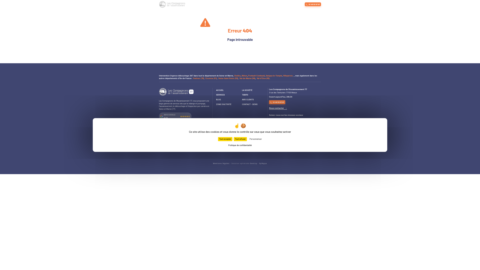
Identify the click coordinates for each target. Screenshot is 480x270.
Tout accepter (225, 139)
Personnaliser (256, 139)
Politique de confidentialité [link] (240, 145)
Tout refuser (240, 139)
